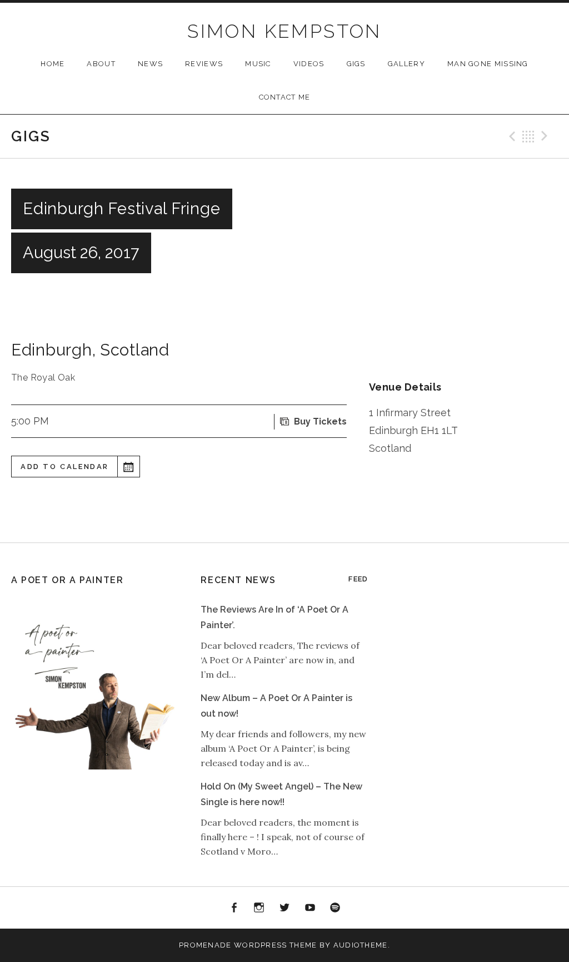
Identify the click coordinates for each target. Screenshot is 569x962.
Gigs (356, 64)
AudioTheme (360, 945)
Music (258, 64)
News (150, 64)
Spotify (335, 908)
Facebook (234, 908)
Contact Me (285, 97)
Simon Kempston (284, 31)
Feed (358, 579)
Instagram (259, 908)
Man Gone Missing (487, 64)
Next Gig (546, 136)
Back (528, 136)
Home (52, 64)
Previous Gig (511, 136)
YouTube (310, 908)
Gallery (406, 64)
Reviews (204, 64)
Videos (309, 64)
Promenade (205, 945)
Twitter (284, 908)
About (101, 64)
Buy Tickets (320, 421)
